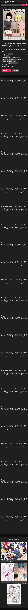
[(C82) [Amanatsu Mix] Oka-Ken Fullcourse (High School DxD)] (7, 551)
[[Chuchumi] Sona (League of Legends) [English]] (20, 572)
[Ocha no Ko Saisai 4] (7, 572)
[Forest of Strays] (14, 594)
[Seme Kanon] (20, 551)
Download (15, 70)
